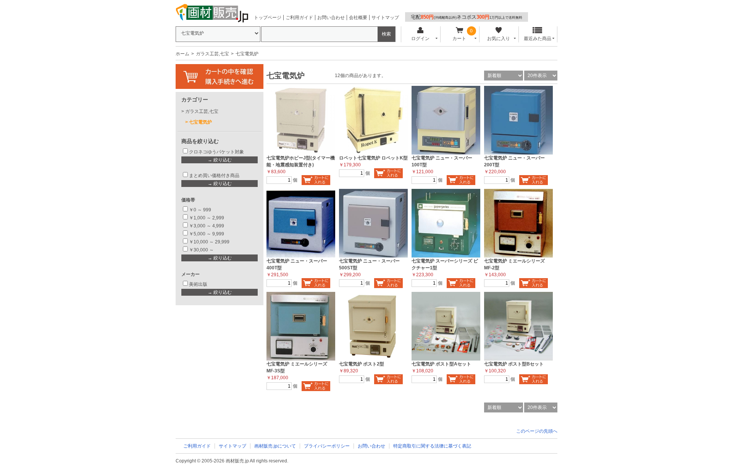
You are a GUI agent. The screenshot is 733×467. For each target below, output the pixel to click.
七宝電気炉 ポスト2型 (361, 364)
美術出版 (198, 284)
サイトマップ (385, 17)
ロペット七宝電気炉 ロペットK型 (373, 158)
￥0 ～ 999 (200, 210)
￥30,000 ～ (202, 250)
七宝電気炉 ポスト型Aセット (441, 364)
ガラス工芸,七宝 (212, 53)
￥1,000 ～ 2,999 (206, 218)
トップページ (267, 17)
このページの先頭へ (536, 431)
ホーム (182, 53)
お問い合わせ (331, 17)
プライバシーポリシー (327, 446)
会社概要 (358, 17)
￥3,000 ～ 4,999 (206, 226)
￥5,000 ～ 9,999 (206, 234)
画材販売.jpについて (275, 446)
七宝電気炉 (200, 122)
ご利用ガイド (299, 17)
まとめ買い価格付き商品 (214, 175)
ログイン (420, 38)
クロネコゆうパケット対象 (216, 152)
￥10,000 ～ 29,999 (209, 242)
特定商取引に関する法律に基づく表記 (432, 446)
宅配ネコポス (466, 17)
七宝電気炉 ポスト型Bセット (514, 364)
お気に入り (498, 38)
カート (459, 38)
